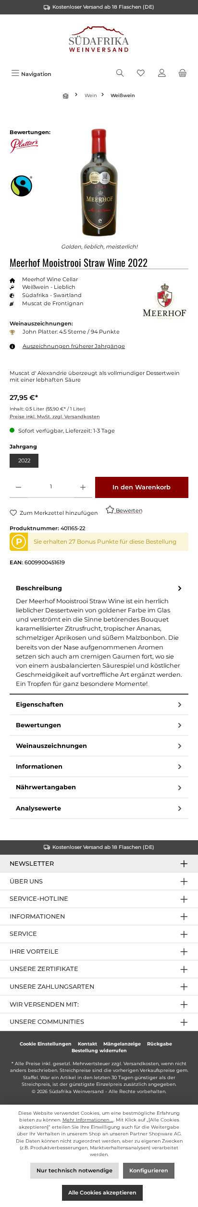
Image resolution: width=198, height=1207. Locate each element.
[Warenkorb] (182, 74)
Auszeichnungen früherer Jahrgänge (74, 346)
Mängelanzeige (122, 1043)
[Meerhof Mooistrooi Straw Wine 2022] (99, 182)
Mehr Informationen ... (87, 1119)
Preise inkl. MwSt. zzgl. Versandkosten (54, 416)
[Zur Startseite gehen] (99, 40)
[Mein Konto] (162, 74)
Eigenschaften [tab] (39, 704)
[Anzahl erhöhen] (83, 487)
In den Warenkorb (141, 487)
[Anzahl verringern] (18, 487)
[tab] (99, 636)
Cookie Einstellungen (46, 1043)
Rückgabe (159, 1043)
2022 (24, 460)
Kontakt (87, 1043)
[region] (99, 182)
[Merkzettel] (140, 74)
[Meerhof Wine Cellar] (164, 299)
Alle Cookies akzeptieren (102, 1192)
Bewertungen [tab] (38, 725)
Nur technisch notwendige (74, 1170)
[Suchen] (120, 74)
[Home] (67, 96)
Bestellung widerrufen (99, 1050)
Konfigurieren (148, 1170)
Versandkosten (141, 1063)
